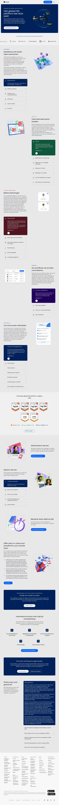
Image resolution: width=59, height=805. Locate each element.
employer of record (28, 703)
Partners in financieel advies (51, 766)
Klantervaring (32, 773)
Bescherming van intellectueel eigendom (33, 770)
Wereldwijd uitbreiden (6, 766)
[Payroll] (36, 153)
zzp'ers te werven (30, 711)
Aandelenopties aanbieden (7, 777)
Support (40, 767)
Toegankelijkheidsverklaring (42, 772)
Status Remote (41, 769)
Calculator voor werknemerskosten (25, 781)
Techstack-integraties (24, 772)
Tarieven (14, 758)
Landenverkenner (25, 776)
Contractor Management (15, 764)
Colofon (38, 800)
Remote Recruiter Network (51, 774)
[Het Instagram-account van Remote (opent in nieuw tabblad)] (54, 800)
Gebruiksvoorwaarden (26, 800)
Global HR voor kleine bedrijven (15, 781)
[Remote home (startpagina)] (6, 2)
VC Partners (50, 762)
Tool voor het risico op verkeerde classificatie (25, 783)
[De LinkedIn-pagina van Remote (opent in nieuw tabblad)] (48, 800)
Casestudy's (24, 763)
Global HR (5, 782)
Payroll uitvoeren (7, 772)
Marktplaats (41, 765)
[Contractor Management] (36, 301)
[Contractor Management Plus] (8, 358)
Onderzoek (24, 761)
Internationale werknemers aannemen (6, 759)
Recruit (14, 772)
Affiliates (49, 760)
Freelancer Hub (33, 783)
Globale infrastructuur (32, 759)
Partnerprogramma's (51, 758)
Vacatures (41, 760)
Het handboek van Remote (25, 774)
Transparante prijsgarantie (32, 767)
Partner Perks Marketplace (50, 772)
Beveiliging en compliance (32, 762)
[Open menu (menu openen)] (54, 2)
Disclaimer (33, 800)
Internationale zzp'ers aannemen (7, 763)
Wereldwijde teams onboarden (7, 769)
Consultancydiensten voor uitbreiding (16, 770)
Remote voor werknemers (32, 781)
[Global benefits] (8, 233)
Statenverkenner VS (25, 778)
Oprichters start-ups (33, 779)
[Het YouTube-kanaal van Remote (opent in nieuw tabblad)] (44, 800)
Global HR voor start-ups (15, 778)
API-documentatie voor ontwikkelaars (25, 767)
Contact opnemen (42, 770)
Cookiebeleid (18, 800)
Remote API (6, 770)
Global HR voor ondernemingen (15, 784)
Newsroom (41, 762)
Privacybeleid (11, 800)
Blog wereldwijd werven (24, 759)
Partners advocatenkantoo (51, 769)
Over (40, 758)
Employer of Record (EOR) (16, 761)
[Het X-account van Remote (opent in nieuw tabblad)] (51, 800)
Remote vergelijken (25, 769)
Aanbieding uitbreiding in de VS (7, 780)
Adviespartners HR (51, 763)
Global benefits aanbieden (6, 775)
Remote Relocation (16, 767)
